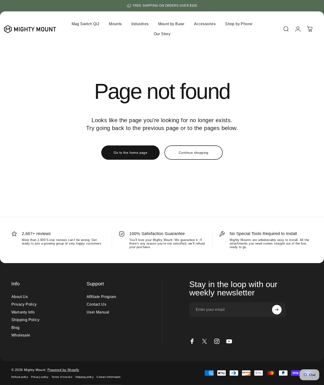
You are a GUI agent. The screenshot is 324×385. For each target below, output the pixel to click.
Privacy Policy (24, 304)
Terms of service (61, 376)
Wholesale (20, 335)
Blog (15, 327)
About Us (19, 296)
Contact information (109, 376)
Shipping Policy (25, 320)
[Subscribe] (277, 309)
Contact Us (96, 304)
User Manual (98, 312)
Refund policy (19, 376)
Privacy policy (40, 376)
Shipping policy (84, 376)
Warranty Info (23, 312)
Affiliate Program (101, 296)
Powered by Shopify (63, 370)
